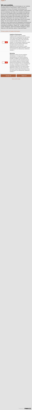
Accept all (8, 75)
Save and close (16, 79)
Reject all (24, 75)
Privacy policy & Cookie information (10, 31)
